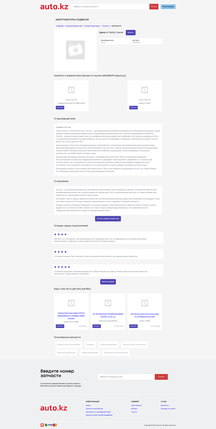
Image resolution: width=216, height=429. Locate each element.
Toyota (105, 26)
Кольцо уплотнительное (68, 344)
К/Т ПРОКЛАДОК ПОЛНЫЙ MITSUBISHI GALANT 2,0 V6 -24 (108, 315)
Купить (131, 32)
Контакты (165, 405)
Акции (88, 405)
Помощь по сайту (168, 408)
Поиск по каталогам (94, 408)
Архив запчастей (74, 26)
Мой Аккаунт (136, 405)
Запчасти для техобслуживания (99, 415)
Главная (59, 26)
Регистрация (168, 6)
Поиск (154, 6)
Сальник (90, 344)
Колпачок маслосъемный (116, 353)
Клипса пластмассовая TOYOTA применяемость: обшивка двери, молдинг (71, 315)
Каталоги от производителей (98, 412)
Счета (134, 412)
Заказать (60, 107)
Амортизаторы (92, 26)
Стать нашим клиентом (108, 219)
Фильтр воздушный (66, 353)
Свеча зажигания (109, 344)
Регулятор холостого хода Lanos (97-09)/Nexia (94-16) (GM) (145, 315)
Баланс (134, 408)
